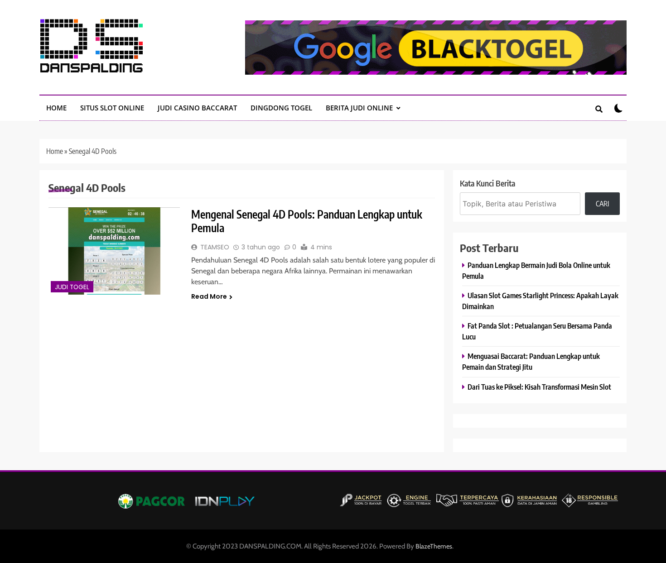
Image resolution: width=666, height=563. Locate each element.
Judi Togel (72, 287)
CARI (602, 203)
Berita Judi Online (359, 107)
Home (54, 151)
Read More (209, 296)
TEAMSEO (214, 247)
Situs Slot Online (112, 107)
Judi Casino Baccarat (197, 107)
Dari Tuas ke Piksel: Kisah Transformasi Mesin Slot (539, 386)
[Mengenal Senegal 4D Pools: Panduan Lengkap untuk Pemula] (114, 251)
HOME (56, 107)
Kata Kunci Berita (487, 183)
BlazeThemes (433, 546)
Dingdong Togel (281, 107)
